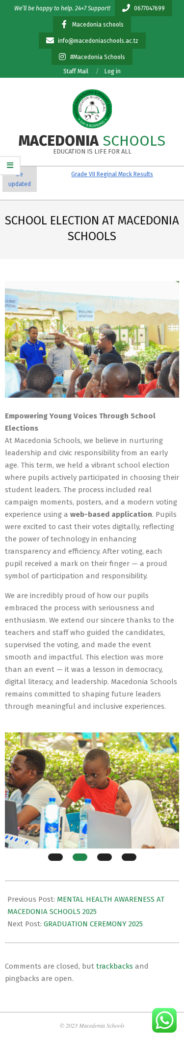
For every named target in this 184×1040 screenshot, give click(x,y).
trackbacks (114, 966)
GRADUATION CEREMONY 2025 (93, 923)
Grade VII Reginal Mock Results (104, 174)
